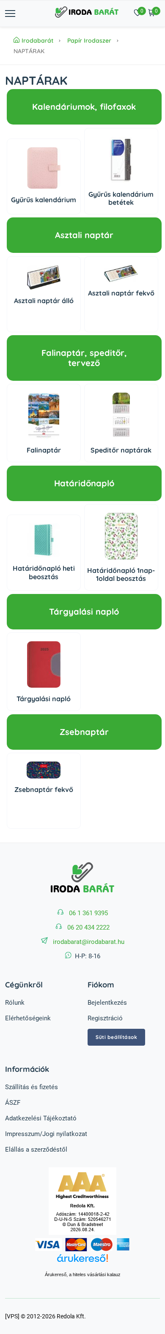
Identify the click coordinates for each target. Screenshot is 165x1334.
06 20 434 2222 (88, 927)
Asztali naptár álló (44, 300)
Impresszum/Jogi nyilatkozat (46, 1134)
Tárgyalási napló (43, 698)
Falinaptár (44, 450)
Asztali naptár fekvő (121, 293)
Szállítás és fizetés (31, 1087)
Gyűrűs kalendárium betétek (121, 198)
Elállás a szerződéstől (36, 1149)
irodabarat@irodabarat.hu (88, 942)
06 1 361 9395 (88, 913)
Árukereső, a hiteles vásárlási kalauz (83, 1274)
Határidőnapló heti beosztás (44, 572)
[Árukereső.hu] (83, 1262)
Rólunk (15, 1002)
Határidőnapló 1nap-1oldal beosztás (121, 574)
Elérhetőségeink (28, 1018)
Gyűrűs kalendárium (43, 199)
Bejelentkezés (107, 1002)
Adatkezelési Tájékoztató (41, 1118)
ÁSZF (12, 1102)
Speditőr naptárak (121, 450)
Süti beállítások (116, 1037)
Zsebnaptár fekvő (43, 789)
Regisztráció (105, 1018)
